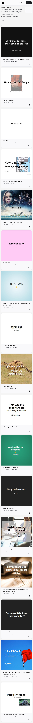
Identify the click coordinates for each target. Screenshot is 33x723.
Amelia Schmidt (6, 7)
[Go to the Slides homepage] (2, 2)
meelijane (15, 16)
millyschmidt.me (7, 16)
